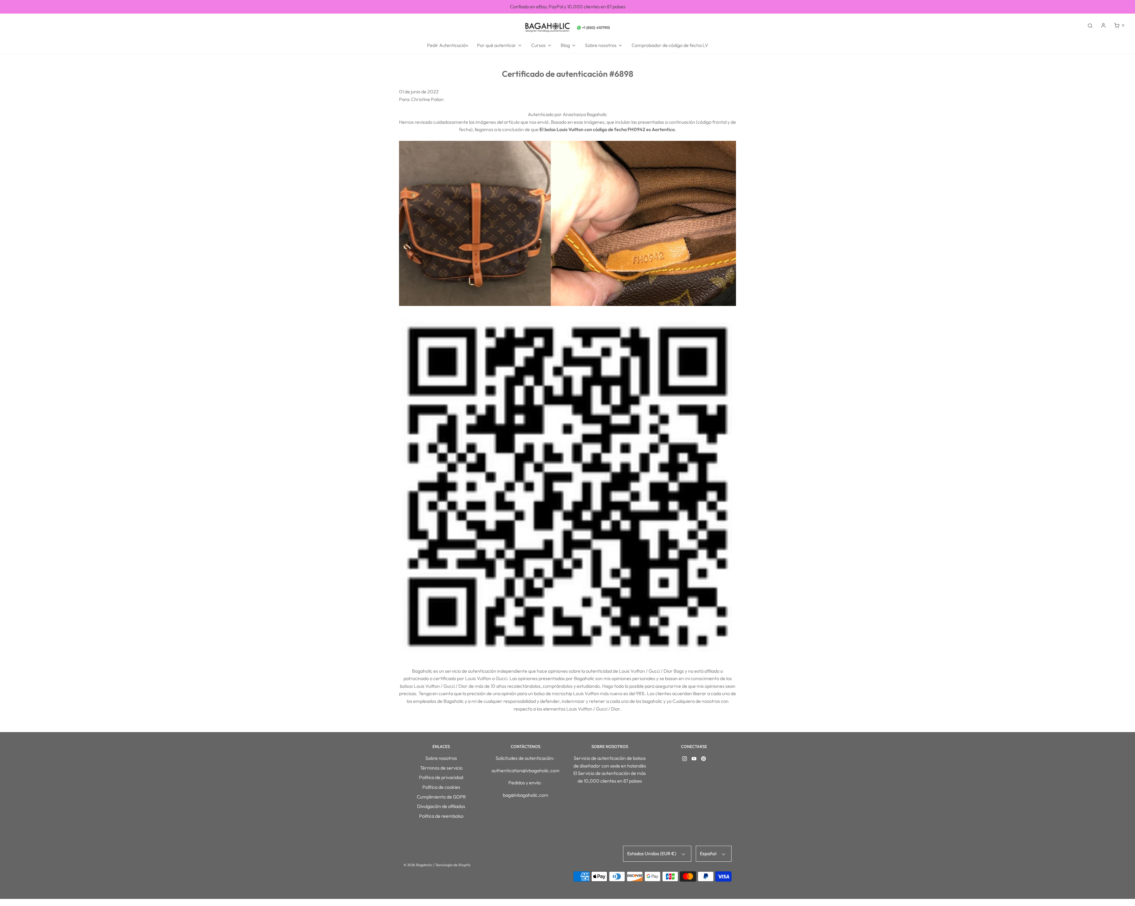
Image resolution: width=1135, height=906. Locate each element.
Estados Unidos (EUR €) (652, 853)
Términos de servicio (441, 768)
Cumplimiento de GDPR (441, 797)
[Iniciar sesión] (1103, 25)
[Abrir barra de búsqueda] (1090, 25)
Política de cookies (441, 787)
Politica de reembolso (441, 816)
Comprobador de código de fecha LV (670, 45)
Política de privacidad (441, 777)
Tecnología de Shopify (453, 865)
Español (708, 853)
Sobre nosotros (441, 758)
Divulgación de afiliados (441, 806)
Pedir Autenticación (447, 45)
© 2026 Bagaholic (417, 865)
